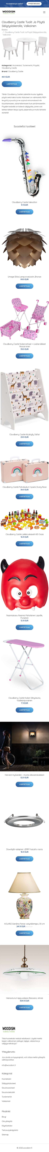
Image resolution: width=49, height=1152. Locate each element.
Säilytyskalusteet (9, 1083)
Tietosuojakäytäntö (10, 1130)
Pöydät (36, 65)
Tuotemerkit (27, 65)
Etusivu (4, 30)
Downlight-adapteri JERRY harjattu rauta (24, 849)
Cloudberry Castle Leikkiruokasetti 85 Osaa (25, 534)
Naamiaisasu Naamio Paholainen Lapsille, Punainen (24, 616)
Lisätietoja (12, 84)
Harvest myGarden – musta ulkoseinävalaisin (24, 775)
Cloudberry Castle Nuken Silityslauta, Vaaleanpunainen (24, 699)
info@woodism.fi (9, 1065)
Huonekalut (17, 65)
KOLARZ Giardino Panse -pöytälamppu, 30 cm (24, 924)
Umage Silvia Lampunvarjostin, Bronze (24, 277)
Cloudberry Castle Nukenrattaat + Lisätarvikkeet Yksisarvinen (24, 345)
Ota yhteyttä (7, 1121)
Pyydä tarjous (34, 4)
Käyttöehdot (7, 1126)
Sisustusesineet (8, 1088)
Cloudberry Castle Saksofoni (24, 202)
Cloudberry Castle (9, 68)
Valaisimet (6, 1101)
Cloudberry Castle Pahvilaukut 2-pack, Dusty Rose (25, 487)
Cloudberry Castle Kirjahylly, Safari (24, 434)
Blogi (4, 1117)
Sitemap (5, 1134)
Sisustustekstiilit (8, 1092)
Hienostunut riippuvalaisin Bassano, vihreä (24, 998)
